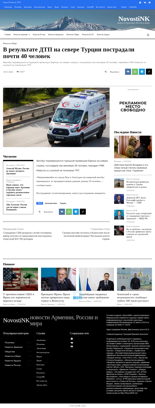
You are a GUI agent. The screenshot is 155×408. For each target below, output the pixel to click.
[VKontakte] (145, 2)
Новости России (132, 195)
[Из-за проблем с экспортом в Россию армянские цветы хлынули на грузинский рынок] (119, 230)
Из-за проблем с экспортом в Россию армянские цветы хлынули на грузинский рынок (138, 233)
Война (119, 304)
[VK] (128, 72)
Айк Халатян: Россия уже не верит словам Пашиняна (16, 207)
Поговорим (10, 165)
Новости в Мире (10, 43)
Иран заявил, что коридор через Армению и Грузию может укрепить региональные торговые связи (18, 190)
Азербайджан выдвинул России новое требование (94, 296)
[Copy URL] (149, 72)
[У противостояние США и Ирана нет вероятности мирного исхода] (20, 279)
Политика (117, 161)
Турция (63, 203)
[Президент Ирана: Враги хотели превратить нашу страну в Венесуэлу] (58, 279)
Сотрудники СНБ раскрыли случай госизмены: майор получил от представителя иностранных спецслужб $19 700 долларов (27, 235)
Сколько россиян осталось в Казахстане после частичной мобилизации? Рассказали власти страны (86, 235)
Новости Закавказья (13, 180)
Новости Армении (133, 179)
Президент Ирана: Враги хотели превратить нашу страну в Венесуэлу (55, 297)
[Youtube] (149, 2)
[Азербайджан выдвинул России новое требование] (96, 279)
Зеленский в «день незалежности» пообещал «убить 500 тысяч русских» (133, 297)
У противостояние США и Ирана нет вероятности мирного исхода (18, 297)
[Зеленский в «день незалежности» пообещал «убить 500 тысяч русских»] (134, 279)
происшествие (51, 203)
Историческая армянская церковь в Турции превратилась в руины (137, 184)
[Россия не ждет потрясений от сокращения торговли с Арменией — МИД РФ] (119, 215)
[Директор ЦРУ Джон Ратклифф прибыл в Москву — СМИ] (119, 199)
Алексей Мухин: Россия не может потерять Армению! (17, 171)
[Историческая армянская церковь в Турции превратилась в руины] (119, 183)
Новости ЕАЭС (131, 210)
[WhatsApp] (135, 72)
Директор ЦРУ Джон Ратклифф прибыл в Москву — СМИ (136, 200)
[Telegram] (140, 2)
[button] (148, 34)
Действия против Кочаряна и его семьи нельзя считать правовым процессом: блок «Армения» (131, 168)
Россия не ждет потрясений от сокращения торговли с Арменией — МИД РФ (139, 216)
